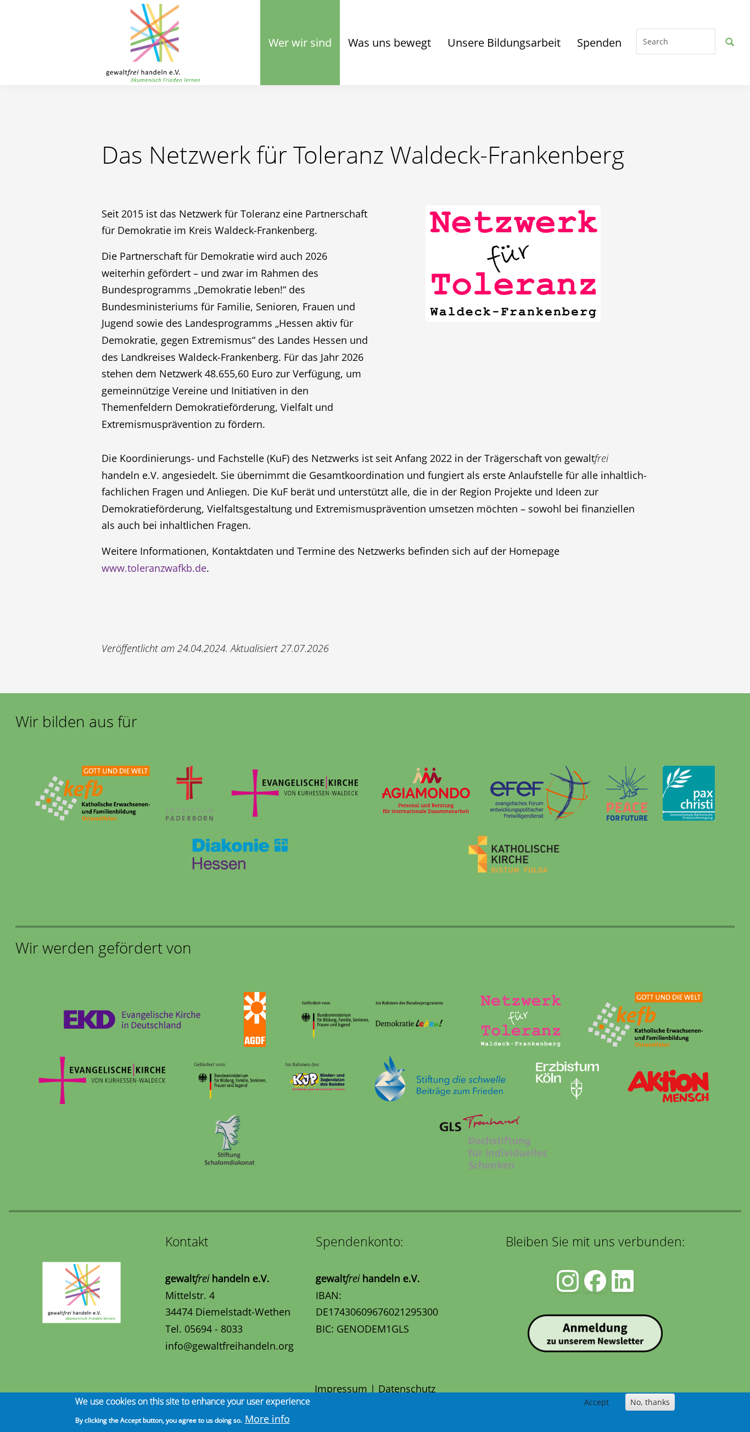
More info (267, 1418)
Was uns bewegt (389, 42)
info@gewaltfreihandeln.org (229, 1345)
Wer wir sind (300, 42)
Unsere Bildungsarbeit (504, 42)
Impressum (341, 1388)
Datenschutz (406, 1388)
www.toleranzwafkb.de (154, 568)
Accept (596, 1402)
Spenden (599, 42)
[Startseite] (58, 42)
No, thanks (650, 1402)
